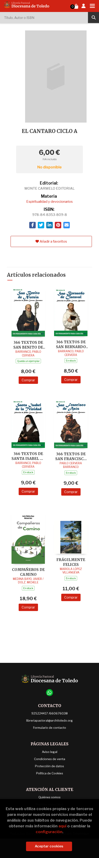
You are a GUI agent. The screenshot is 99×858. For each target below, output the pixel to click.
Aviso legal (49, 752)
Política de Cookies (49, 773)
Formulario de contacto (49, 727)
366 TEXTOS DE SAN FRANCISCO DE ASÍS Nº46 (70, 456)
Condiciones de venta (49, 759)
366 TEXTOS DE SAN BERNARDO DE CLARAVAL (71, 344)
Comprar (28, 380)
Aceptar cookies (49, 846)
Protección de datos (49, 766)
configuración (49, 831)
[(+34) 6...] (49, 692)
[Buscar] (93, 17)
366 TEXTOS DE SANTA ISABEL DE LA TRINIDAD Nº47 (28, 456)
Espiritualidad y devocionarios (49, 202)
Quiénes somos (49, 797)
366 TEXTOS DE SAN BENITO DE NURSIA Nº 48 (28, 344)
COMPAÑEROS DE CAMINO (28, 571)
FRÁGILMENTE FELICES (70, 562)
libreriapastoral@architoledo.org (49, 720)
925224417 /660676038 (49, 713)
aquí (62, 826)
